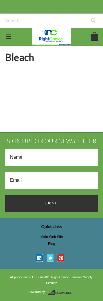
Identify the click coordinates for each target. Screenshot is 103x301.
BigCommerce (61, 292)
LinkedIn (39, 258)
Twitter (50, 258)
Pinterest (61, 258)
